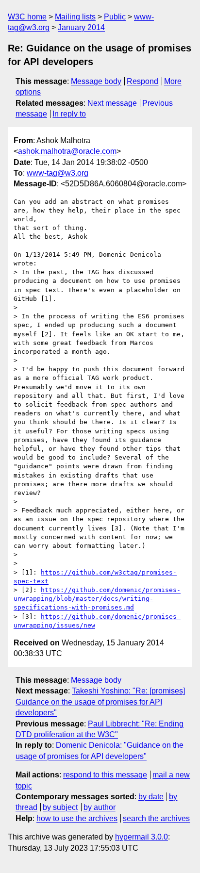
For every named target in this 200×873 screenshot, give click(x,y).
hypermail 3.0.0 (141, 837)
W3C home (27, 17)
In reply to (69, 114)
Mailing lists (75, 17)
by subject (60, 807)
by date (151, 796)
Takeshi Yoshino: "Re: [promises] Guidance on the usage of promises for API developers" (100, 702)
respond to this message (105, 775)
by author (99, 807)
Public (115, 17)
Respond (142, 81)
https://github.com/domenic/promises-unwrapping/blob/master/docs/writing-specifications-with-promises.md (97, 598)
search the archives (156, 818)
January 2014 (81, 27)
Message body (96, 81)
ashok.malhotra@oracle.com (67, 151)
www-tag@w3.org (57, 173)
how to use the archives (76, 818)
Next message (112, 103)
